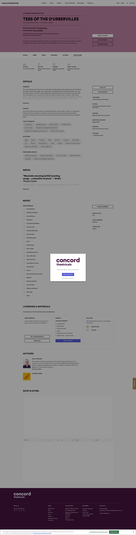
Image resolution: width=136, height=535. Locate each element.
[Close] (133, 532)
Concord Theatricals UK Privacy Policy (42, 533)
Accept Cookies (114, 532)
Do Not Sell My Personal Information (98, 532)
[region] (68, 532)
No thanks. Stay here (68, 278)
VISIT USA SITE (68, 274)
